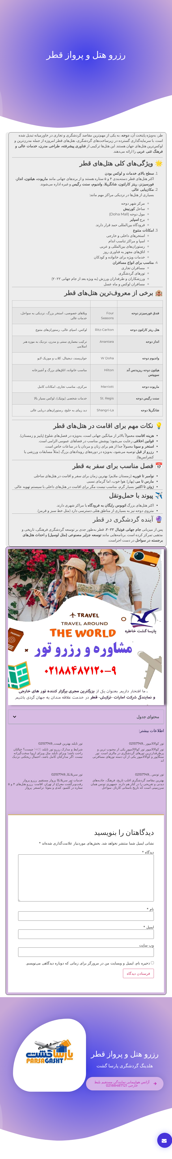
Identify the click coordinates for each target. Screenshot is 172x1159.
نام (150, 909)
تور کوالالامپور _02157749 (146, 743)
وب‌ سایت (146, 945)
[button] (14, 717)
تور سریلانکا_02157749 (67, 774)
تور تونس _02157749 (149, 774)
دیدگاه (148, 852)
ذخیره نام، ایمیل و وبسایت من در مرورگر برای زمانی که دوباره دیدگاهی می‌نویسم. (88, 963)
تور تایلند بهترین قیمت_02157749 (60, 743)
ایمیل (148, 927)
